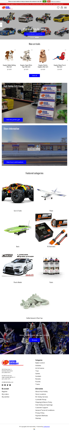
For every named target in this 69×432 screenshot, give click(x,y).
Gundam (38, 376)
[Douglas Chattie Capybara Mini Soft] (42, 55)
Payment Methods (41, 416)
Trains (37, 384)
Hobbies (38, 365)
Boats (17, 246)
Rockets (38, 379)
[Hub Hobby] (7, 7)
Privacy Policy (39, 413)
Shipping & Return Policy (43, 402)
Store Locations (40, 394)
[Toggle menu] (65, 7)
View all (34, 75)
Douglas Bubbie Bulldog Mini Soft (9, 66)
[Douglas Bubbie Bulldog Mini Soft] (9, 55)
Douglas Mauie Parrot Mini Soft (60, 66)
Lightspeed (46, 426)
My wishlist (5, 397)
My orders (5, 394)
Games (37, 374)
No (49, 1)
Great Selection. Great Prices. (34, 34)
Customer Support (41, 408)
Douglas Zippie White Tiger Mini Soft (26, 66)
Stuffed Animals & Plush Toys (34, 318)
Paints (51, 282)
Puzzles (38, 382)
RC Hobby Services (41, 397)
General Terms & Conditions (44, 410)
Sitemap (38, 418)
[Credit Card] (34, 429)
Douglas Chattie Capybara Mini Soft (43, 66)
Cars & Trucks (18, 211)
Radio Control (40, 363)
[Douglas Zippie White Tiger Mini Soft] (26, 55)
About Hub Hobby (41, 391)
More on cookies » (56, 1)
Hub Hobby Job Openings (44, 405)
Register (4, 391)
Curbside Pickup (40, 399)
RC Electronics (51, 246)
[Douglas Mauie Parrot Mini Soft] (59, 55)
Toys (37, 371)
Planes (51, 211)
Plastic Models (18, 282)
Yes (44, 1)
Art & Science (39, 368)
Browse (34, 340)
